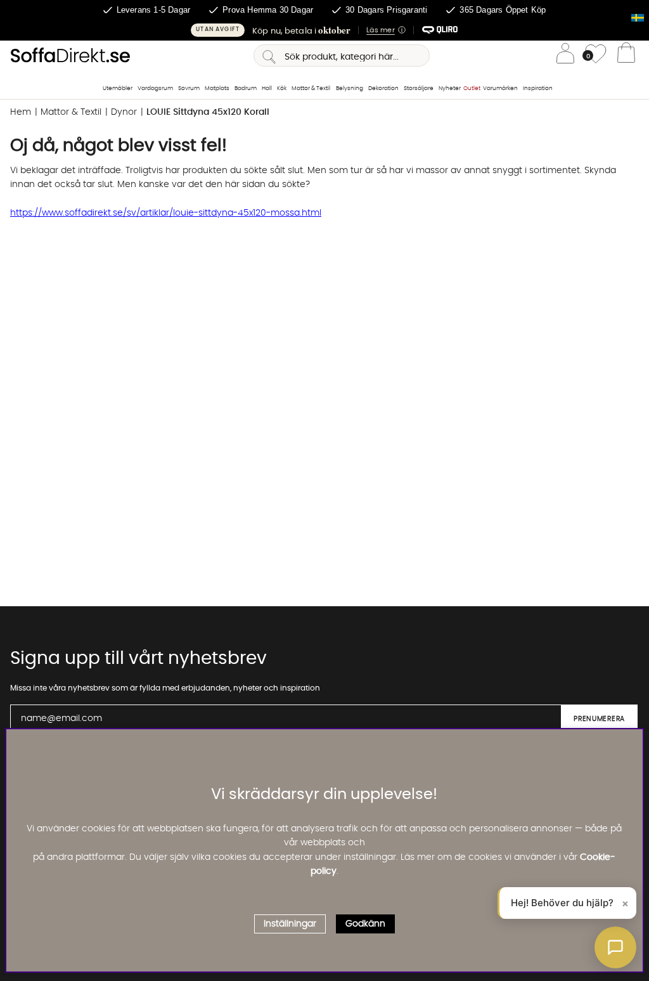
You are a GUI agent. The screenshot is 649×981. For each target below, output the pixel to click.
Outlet (471, 88)
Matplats (217, 88)
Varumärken (500, 88)
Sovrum (189, 88)
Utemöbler (117, 88)
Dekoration (383, 88)
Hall (267, 88)
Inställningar (290, 923)
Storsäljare (419, 88)
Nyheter (450, 88)
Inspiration (538, 88)
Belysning (349, 88)
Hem (20, 112)
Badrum (246, 88)
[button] (324, 30)
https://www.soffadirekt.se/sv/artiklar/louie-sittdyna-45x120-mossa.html (165, 213)
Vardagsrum (155, 88)
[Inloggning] (565, 55)
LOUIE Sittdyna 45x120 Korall (207, 112)
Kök (281, 88)
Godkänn (365, 923)
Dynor (124, 112)
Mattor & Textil (311, 88)
